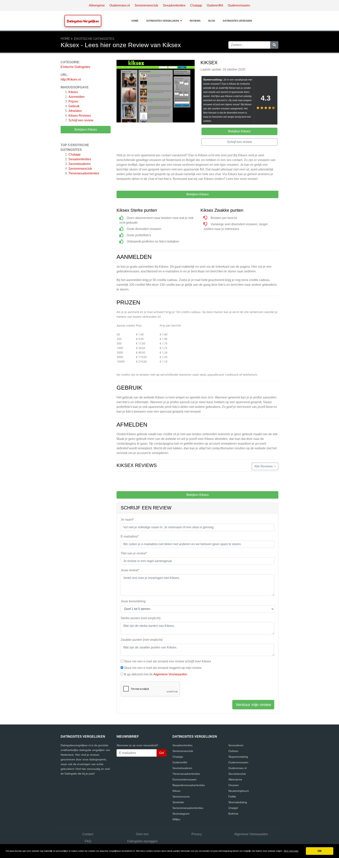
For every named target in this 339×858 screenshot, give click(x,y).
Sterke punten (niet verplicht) (140, 618)
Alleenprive (97, 5)
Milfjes (176, 819)
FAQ (88, 841)
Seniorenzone (181, 796)
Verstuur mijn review (253, 704)
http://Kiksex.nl (71, 79)
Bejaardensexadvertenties (188, 785)
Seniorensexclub (146, 5)
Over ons (142, 834)
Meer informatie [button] (291, 851)
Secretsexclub (237, 773)
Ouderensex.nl (119, 5)
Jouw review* (130, 570)
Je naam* (127, 519)
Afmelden (75, 111)
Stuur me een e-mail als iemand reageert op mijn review (162, 667)
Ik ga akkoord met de (155, 674)
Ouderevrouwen (239, 5)
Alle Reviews (263, 466)
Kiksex (73, 92)
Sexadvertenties (174, 5)
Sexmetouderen (79, 164)
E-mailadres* (130, 536)
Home (135, 20)
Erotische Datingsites (94, 38)
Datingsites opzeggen (237, 20)
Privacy (196, 834)
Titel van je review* (134, 553)
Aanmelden (76, 96)
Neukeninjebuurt (238, 790)
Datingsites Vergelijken (83, 21)
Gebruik (73, 106)
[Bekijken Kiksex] (156, 91)
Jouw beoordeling (133, 601)
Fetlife (232, 796)
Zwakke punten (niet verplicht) (141, 639)
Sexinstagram (181, 813)
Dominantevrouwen (184, 779)
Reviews (195, 20)
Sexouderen (235, 745)
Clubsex (233, 751)
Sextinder (178, 802)
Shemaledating (237, 802)
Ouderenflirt (215, 5)
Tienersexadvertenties (83, 173)
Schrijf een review (80, 120)
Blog (211, 20)
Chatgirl (233, 807)
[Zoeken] (274, 45)
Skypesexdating (238, 756)
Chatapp (196, 5)
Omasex (233, 785)
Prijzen (73, 101)
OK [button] (320, 851)
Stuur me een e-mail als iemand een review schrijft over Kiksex (167, 661)
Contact (87, 834)
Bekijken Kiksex (86, 129)
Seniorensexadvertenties (187, 807)
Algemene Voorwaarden (170, 674)
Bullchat (233, 813)
